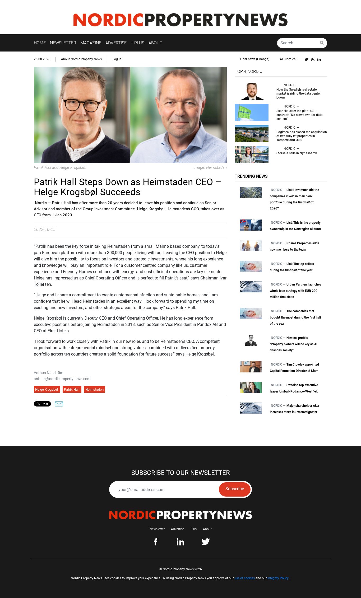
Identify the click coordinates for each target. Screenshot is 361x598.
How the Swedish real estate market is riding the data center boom (298, 93)
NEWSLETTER (63, 42)
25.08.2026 (42, 59)
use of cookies (244, 578)
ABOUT (155, 42)
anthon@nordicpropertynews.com (62, 379)
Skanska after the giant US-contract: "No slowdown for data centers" (299, 115)
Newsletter (157, 529)
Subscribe (234, 488)
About (207, 529)
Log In (117, 59)
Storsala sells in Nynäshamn (296, 153)
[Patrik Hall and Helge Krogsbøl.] (130, 114)
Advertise (177, 529)
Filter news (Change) (254, 59)
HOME (40, 42)
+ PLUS (137, 42)
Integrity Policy (278, 578)
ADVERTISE (116, 42)
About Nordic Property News (81, 59)
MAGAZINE (90, 42)
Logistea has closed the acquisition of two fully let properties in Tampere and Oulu (301, 136)
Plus (194, 529)
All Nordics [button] (288, 59)
